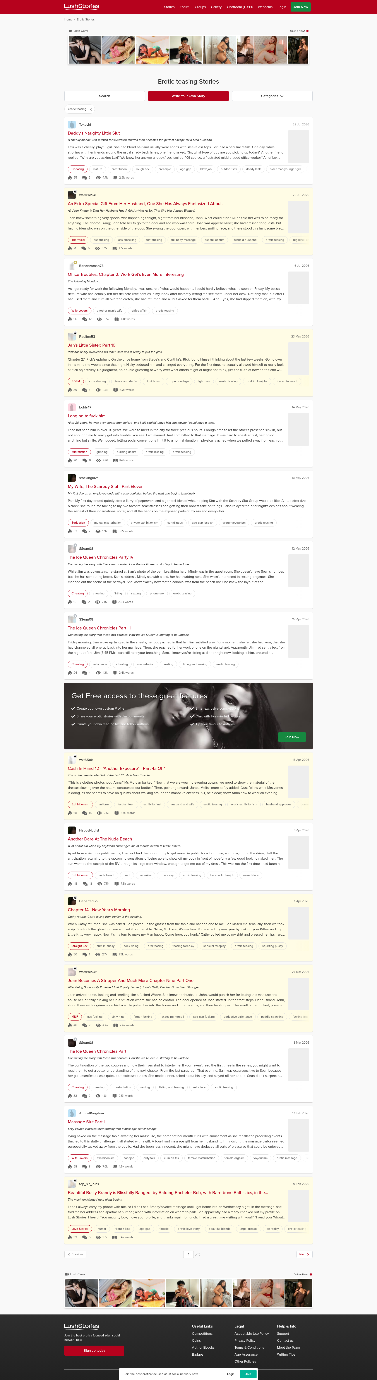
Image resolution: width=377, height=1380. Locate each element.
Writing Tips (286, 1354)
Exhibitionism (80, 804)
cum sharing (97, 381)
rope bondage (179, 381)
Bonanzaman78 (91, 265)
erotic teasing (275, 240)
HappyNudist (89, 830)
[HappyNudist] (72, 830)
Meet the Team (288, 1347)
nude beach (106, 875)
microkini (145, 875)
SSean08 (86, 548)
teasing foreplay (183, 946)
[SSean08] (72, 549)
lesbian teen (126, 804)
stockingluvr (88, 477)
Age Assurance (246, 1354)
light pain (204, 381)
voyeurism (260, 1158)
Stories (169, 6)
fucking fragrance (304, 1016)
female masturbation (201, 1158)
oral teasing (155, 946)
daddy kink (253, 169)
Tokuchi (85, 124)
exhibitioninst (152, 804)
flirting (118, 593)
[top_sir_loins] (72, 1184)
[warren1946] (72, 195)
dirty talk (149, 1158)
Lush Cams (81, 31)
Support (283, 1333)
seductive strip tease (238, 1016)
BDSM (76, 381)
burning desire (127, 452)
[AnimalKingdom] (72, 1113)
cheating (99, 593)
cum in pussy (106, 946)
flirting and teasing (194, 664)
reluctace (199, 1087)
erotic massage (287, 1158)
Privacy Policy (245, 1340)
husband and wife (182, 804)
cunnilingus (175, 522)
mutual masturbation (108, 522)
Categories (269, 95)
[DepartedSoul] (72, 901)
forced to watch (287, 381)
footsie (164, 1228)
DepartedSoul (89, 901)
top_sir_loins (89, 1183)
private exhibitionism (144, 522)
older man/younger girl (285, 169)
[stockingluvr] (72, 478)
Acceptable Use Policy (252, 1333)
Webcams (265, 6)
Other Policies (245, 1361)
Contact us (285, 1340)
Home (68, 19)
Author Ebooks (203, 1347)
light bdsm (153, 381)
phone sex (157, 593)
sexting (136, 593)
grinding (102, 452)
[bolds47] (72, 407)
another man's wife (109, 310)
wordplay (273, 1228)
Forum (185, 6)
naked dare (251, 875)
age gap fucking (204, 1016)
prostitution (119, 169)
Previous (78, 1254)
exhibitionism (105, 1158)
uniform (103, 804)
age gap (185, 169)
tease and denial (126, 381)
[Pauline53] (72, 337)
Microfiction (79, 452)
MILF (75, 1016)
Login (231, 1374)
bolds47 (85, 407)
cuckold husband (245, 240)
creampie (165, 169)
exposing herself (172, 1016)
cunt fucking (154, 240)
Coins (196, 1340)
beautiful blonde (220, 1228)
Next (302, 1254)
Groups (200, 6)
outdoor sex (229, 169)
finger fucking (143, 1016)
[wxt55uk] (72, 760)
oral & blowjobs (257, 381)
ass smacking (127, 240)
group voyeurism (234, 522)
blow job (206, 169)
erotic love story (189, 1228)
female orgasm (234, 1158)
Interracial (78, 240)
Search (104, 95)
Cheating (78, 169)
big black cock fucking (308, 240)
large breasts (248, 1228)
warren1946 (88, 194)
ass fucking (101, 240)
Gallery (216, 6)
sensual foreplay (214, 946)
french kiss (122, 1228)
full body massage (183, 240)
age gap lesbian (202, 522)
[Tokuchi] (72, 124)
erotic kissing (155, 452)
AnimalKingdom (91, 1113)
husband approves (278, 804)
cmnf (127, 875)
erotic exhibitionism (244, 804)
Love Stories (80, 1228)
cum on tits (171, 1158)
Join (248, 1374)
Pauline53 (87, 336)
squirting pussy (272, 946)
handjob (128, 1158)
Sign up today (94, 1350)
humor (102, 1228)
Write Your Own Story (188, 95)
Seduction (78, 522)
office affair (139, 310)
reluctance (100, 664)
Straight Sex (79, 946)
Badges (197, 1354)
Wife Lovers (80, 310)
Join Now (300, 6)
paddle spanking (272, 1016)
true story (167, 875)
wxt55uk (86, 759)
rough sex (142, 169)
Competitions (202, 1333)
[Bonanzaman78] (72, 266)
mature (97, 169)
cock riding (131, 946)
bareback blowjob (222, 875)
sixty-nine (118, 1016)
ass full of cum (214, 240)
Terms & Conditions (249, 1347)
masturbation (145, 664)
